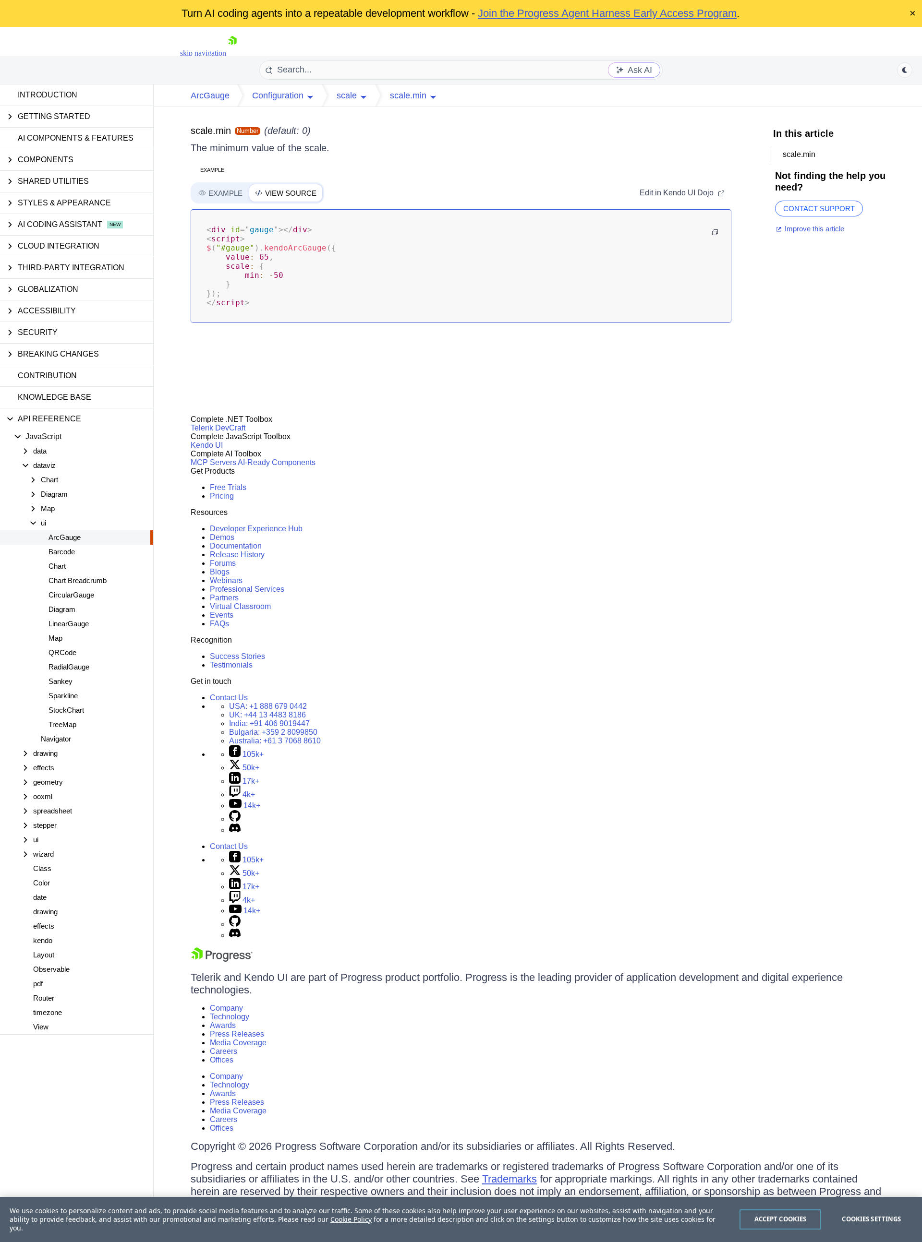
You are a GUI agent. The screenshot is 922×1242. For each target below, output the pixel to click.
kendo (42, 940)
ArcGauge (65, 537)
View (41, 1027)
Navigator (56, 739)
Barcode (62, 552)
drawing (45, 912)
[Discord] (235, 830)
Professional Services (247, 589)
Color (41, 883)
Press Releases (237, 1034)
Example (212, 170)
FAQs (219, 624)
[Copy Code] (715, 232)
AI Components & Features (75, 138)
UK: (267, 715)
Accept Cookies (780, 1219)
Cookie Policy (351, 1219)
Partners (224, 598)
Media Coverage (238, 1043)
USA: (268, 706)
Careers (223, 1051)
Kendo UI (207, 445)
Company (226, 1008)
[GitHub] (235, 819)
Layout (43, 955)
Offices (221, 1060)
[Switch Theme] (904, 70)
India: (269, 723)
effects (43, 926)
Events (221, 615)
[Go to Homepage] (232, 53)
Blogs (220, 572)
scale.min (211, 130)
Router (43, 998)
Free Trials (228, 487)
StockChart (66, 710)
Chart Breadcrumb (78, 580)
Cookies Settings (871, 1219)
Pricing (222, 496)
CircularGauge (71, 595)
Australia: (275, 741)
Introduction (47, 95)
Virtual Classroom (240, 606)
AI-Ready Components (276, 462)
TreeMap (62, 724)
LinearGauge (69, 624)
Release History (237, 554)
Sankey (61, 681)
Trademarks (509, 1179)
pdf (38, 983)
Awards (223, 1025)
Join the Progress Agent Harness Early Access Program (607, 13)
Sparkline (63, 696)
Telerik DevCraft (218, 428)
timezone (47, 1012)
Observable (51, 969)
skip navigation (203, 53)
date (40, 897)
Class (42, 868)
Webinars (226, 580)
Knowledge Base (54, 397)
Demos (222, 537)
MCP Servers (213, 462)
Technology (229, 1017)
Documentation (236, 546)
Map (55, 638)
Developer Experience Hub (256, 529)
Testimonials (231, 665)
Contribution (47, 375)
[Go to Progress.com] (222, 959)
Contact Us (229, 697)
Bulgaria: (273, 732)
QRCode (62, 652)
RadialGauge (69, 667)
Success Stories (237, 656)
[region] (461, 1219)
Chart (57, 566)
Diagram (62, 609)
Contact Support (819, 208)
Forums (223, 563)
